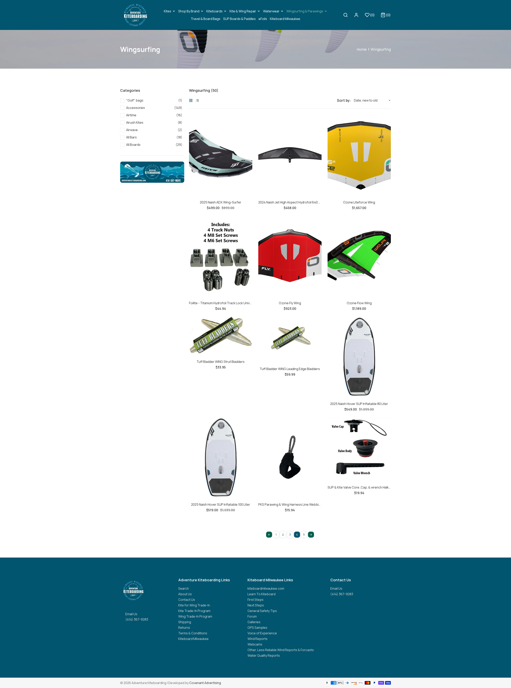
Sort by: (344, 100)
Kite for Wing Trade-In (194, 605)
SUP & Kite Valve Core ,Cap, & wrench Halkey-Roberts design (359, 487)
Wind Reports (257, 639)
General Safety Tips (262, 611)
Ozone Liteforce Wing (359, 202)
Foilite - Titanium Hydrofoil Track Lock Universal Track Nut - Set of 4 (220, 303)
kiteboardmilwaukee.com (266, 588)
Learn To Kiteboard (261, 594)
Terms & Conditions (192, 633)
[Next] (311, 535)
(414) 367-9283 (136, 619)
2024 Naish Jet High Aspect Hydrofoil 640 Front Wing (290, 202)
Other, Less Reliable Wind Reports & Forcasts (281, 650)
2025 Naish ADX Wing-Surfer (220, 202)
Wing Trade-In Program (195, 616)
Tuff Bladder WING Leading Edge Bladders (290, 369)
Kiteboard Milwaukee (193, 639)
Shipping (184, 622)
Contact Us (186, 599)
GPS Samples (257, 627)
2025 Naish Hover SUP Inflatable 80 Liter (359, 404)
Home (362, 49)
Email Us (131, 614)
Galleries (254, 622)
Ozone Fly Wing (290, 303)
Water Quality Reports (264, 655)
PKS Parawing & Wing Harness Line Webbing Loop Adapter (290, 504)
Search (183, 588)
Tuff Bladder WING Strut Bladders (221, 361)
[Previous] (269, 535)
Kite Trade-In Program (194, 611)
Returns (184, 627)
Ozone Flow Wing (359, 303)
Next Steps (256, 605)
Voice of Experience (262, 633)
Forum (252, 616)
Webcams (255, 644)
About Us (185, 594)
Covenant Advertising (205, 683)
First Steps (255, 599)
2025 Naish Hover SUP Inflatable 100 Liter (220, 504)
